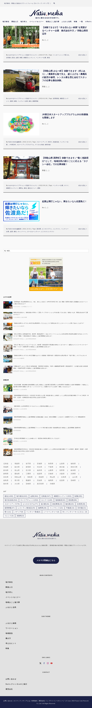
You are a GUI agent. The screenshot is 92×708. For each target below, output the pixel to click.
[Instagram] (48, 663)
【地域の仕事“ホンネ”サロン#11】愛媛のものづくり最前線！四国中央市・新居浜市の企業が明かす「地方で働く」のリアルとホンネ (50, 355)
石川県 (28, 470)
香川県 (17, 480)
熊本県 (5, 484)
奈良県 (5, 477)
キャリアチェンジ (29, 500)
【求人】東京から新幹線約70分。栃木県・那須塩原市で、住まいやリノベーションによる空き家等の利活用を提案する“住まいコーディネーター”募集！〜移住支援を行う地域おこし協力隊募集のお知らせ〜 (50, 335)
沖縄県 (52, 484)
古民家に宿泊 (10, 57)
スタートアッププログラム (25, 144)
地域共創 (56, 142)
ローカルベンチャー (33, 231)
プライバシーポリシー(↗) (57, 701)
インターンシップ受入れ (61, 55)
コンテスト (56, 229)
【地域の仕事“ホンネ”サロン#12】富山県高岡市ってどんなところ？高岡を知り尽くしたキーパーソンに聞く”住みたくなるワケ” (48, 323)
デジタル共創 (39, 144)
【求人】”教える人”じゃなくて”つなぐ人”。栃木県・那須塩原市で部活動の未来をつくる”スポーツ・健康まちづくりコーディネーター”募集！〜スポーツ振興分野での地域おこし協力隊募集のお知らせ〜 (50, 345)
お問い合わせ (7, 701)
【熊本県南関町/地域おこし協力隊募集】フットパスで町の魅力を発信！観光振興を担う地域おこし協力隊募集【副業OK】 (47, 427)
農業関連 (35, 101)
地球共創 (48, 144)
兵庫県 (73, 474)
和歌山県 (18, 477)
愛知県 (17, 474)
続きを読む (82, 55)
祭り (8, 512)
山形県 (62, 463)
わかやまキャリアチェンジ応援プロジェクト (23, 55)
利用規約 (34, 701)
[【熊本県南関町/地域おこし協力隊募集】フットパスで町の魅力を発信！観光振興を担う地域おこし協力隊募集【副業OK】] (7, 430)
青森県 (17, 463)
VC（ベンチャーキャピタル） (74, 512)
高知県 (39, 480)
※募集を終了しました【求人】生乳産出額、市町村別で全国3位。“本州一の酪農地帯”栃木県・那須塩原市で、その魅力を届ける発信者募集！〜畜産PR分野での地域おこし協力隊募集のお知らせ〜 (50, 367)
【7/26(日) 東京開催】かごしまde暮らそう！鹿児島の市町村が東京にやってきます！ (36, 438)
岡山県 (52, 477)
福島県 (73, 463)
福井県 (39, 470)
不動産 (70, 508)
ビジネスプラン (47, 229)
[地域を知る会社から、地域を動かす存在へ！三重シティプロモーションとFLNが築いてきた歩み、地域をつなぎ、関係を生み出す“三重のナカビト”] (7, 315)
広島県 (63, 477)
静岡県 (5, 474)
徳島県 (5, 480)
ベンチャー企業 (41, 57)
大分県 (17, 484)
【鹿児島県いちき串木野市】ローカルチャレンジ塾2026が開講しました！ (33, 406)
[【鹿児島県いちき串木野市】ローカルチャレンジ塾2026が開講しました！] (7, 409)
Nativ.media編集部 (14, 142)
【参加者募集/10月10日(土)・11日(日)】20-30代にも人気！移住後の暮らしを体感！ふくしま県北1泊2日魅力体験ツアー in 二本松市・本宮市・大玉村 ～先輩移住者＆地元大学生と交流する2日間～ (51, 396)
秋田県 (50, 463)
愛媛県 (28, 480)
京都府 (50, 474)
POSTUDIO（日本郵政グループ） (23, 306)
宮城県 (39, 463)
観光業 (70, 504)
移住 (48, 57)
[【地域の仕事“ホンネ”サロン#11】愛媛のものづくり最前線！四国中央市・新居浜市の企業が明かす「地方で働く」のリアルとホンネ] (7, 358)
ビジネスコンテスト (47, 231)
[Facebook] (44, 663)
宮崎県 (28, 484)
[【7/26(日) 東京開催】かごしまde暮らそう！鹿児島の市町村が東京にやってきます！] (7, 441)
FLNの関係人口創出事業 (20, 317)
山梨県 (50, 470)
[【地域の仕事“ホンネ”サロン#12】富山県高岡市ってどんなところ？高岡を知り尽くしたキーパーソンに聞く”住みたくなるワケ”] (7, 326)
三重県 (28, 474)
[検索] (55, 3)
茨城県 (5, 467)
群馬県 (28, 467)
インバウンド (56, 508)
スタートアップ (42, 142)
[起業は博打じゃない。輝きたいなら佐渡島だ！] (21, 211)
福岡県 (50, 480)
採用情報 (56, 98)
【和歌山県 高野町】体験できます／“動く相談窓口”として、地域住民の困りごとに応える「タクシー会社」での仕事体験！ (65, 161)
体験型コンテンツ (29, 57)
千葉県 (50, 467)
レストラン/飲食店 (26, 508)
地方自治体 (11, 500)
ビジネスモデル (30, 504)
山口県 (74, 477)
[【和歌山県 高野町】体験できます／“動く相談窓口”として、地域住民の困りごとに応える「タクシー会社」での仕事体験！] (21, 167)
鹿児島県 (40, 484)
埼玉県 (39, 467)
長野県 (62, 470)
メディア (18, 512)
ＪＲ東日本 (12, 144)
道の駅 (45, 504)
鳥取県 (30, 477)
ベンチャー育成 (33, 512)
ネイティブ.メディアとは (22, 701)
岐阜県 (73, 470)
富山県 (17, 470)
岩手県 (28, 463)
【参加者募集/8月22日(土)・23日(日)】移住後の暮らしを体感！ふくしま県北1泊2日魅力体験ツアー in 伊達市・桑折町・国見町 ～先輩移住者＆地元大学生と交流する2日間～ (50, 450)
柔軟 (38, 188)
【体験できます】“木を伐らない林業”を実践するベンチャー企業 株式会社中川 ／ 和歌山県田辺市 (65, 30)
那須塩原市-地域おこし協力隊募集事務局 (24, 338)
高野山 (21, 188)
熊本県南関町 (17, 419)
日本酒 (82, 508)
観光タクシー (32, 188)
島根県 (41, 477)
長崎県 (73, 480)
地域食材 (60, 500)
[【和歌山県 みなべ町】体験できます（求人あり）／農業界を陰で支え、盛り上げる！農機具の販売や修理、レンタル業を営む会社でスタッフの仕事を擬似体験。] (21, 80)
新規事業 (57, 504)
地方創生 (21, 496)
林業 (21, 57)
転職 (15, 101)
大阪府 (62, 474)
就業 (11, 101)
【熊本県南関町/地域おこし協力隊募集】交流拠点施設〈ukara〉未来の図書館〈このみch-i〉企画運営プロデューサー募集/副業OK (49, 417)
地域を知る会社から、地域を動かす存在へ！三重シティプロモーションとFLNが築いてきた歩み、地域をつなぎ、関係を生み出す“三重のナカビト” (50, 313)
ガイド (66, 185)
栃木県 (17, 467)
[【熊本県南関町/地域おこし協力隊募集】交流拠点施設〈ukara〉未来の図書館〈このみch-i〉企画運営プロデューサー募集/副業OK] (7, 420)
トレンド (9, 516)
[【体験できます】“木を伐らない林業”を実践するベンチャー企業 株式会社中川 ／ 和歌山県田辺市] (21, 37)
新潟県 (39, 229)
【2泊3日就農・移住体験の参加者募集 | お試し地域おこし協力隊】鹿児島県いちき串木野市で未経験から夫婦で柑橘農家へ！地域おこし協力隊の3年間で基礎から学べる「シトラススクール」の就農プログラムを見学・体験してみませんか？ (51, 385)
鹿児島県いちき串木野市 (20, 389)
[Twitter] (40, 663)
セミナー (46, 500)
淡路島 (20, 516)
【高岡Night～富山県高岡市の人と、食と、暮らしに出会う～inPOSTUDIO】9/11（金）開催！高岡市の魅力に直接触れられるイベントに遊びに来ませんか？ (50, 302)
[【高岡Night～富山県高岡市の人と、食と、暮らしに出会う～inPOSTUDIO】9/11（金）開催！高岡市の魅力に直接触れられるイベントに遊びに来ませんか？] (7, 305)
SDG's (50, 142)
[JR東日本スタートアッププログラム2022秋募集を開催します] (21, 124)
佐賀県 (62, 480)
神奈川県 (74, 467)
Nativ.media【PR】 (19, 400)
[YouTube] (52, 663)
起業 (17, 57)
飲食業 (73, 500)
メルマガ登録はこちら (46, 560)
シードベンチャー (51, 512)
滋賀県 (39, 474)
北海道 (5, 463)
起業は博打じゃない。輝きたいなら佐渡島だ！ (64, 201)
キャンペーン (22, 231)
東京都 (62, 467)
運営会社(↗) (43, 701)
